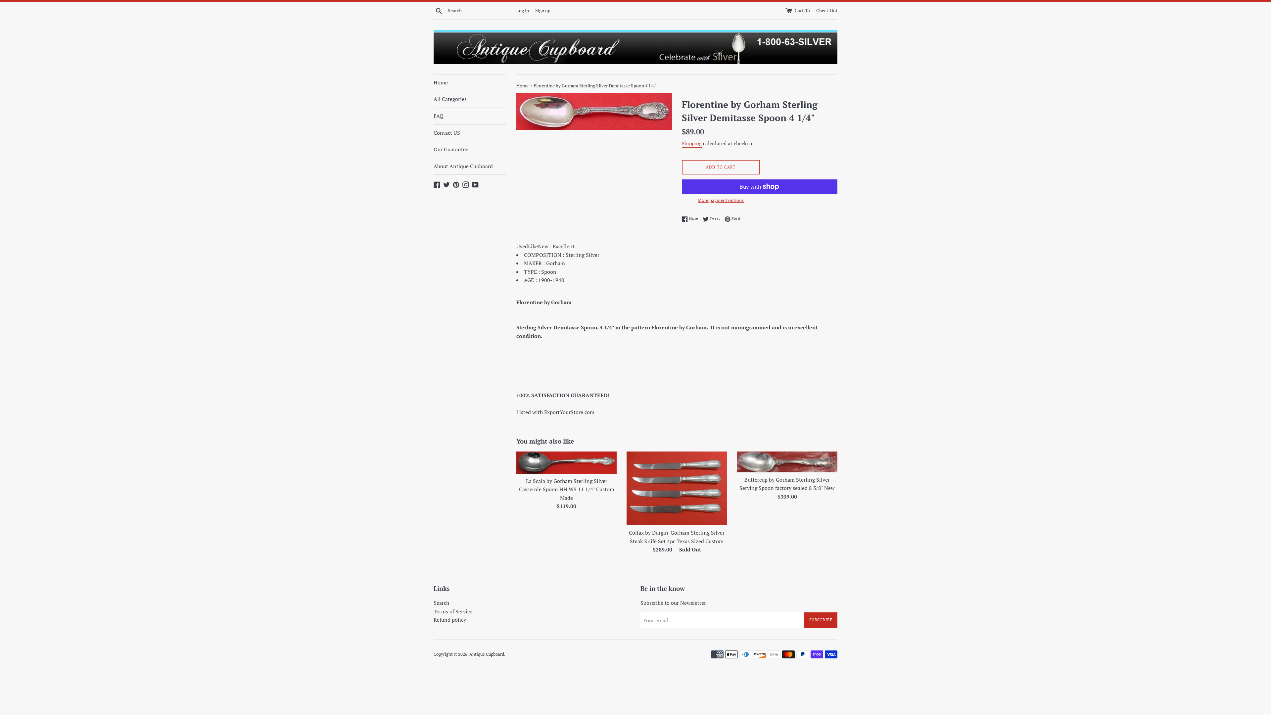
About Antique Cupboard (463, 166)
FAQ (439, 115)
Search (441, 602)
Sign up (542, 10)
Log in (522, 10)
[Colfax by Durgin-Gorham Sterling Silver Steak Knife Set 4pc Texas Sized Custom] (677, 488)
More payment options (721, 200)
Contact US (447, 132)
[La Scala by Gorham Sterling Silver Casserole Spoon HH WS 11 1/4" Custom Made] (566, 462)
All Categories (450, 99)
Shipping (692, 143)
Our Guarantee (451, 149)
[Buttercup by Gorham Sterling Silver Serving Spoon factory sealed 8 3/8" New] (787, 462)
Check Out (826, 10)
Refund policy (450, 619)
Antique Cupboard (486, 654)
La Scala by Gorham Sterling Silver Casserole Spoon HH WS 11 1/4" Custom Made (566, 489)
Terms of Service (453, 611)
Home (441, 82)
